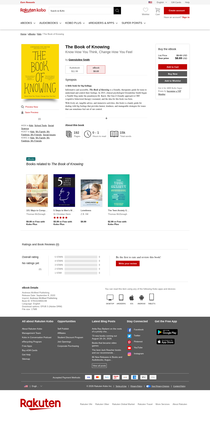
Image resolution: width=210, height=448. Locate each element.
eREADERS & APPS (102, 22)
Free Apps (27, 346)
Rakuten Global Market (123, 404)
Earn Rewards (27, 2)
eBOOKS (27, 22)
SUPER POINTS (132, 22)
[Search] (117, 10)
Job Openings (64, 341)
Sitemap (26, 359)
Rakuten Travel (145, 404)
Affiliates (61, 333)
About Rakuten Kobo (32, 328)
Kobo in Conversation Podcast (36, 337)
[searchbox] (85, 10)
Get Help (26, 354)
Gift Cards (176, 2)
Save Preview (31, 112)
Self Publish (63, 328)
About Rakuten (180, 404)
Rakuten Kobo (33, 10)
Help (187, 2)
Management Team (31, 333)
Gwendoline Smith (79, 59)
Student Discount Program (70, 337)
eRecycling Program (32, 341)
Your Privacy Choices (160, 386)
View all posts (99, 365)
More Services (163, 404)
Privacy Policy (136, 386)
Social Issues (49, 134)
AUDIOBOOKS (49, 22)
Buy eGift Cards (29, 350)
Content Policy (179, 386)
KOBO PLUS (73, 22)
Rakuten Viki (86, 404)
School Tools (40, 125)
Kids (31, 125)
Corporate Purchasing (68, 346)
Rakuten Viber (102, 404)
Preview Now (31, 107)
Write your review (128, 263)
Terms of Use (121, 386)
